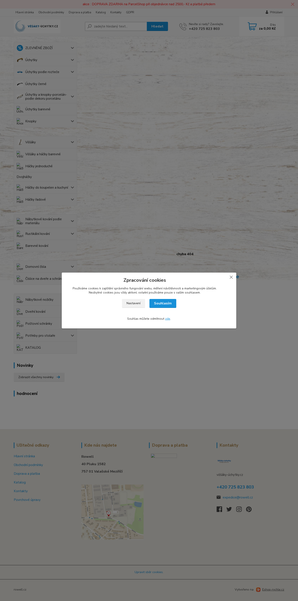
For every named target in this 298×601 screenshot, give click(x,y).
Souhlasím (163, 303)
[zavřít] (231, 277)
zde (167, 319)
